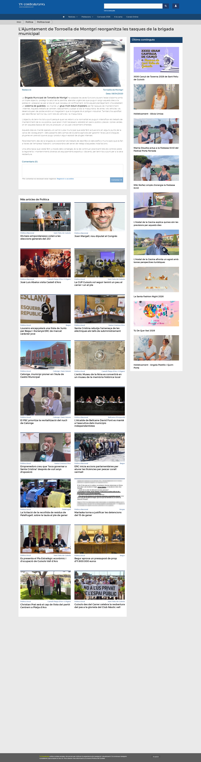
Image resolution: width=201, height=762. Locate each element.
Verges (122, 509)
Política (29, 22)
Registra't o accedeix (65, 179)
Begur (68, 325)
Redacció (26, 90)
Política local (43, 22)
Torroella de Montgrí (113, 90)
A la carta (118, 17)
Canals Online (132, 17)
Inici (19, 22)
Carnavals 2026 (103, 17)
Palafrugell (66, 509)
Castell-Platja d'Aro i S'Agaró (59, 279)
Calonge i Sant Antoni (62, 371)
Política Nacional (27, 233)
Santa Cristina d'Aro (117, 325)
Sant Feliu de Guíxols (62, 233)
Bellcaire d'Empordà (116, 417)
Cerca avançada (109, 10)
